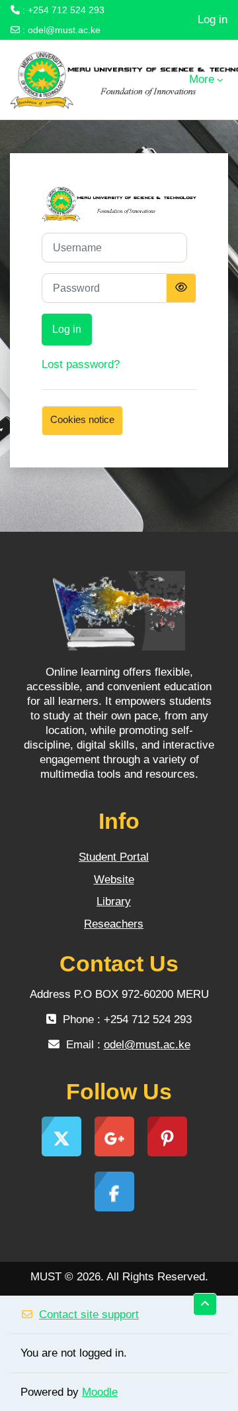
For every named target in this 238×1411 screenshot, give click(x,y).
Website (114, 879)
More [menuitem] (201, 79)
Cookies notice (82, 419)
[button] (205, 1304)
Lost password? (81, 364)
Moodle (100, 1392)
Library (114, 901)
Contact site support (89, 1314)
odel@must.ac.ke (64, 30)
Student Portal (114, 857)
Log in (212, 19)
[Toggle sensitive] (181, 288)
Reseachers (113, 924)
